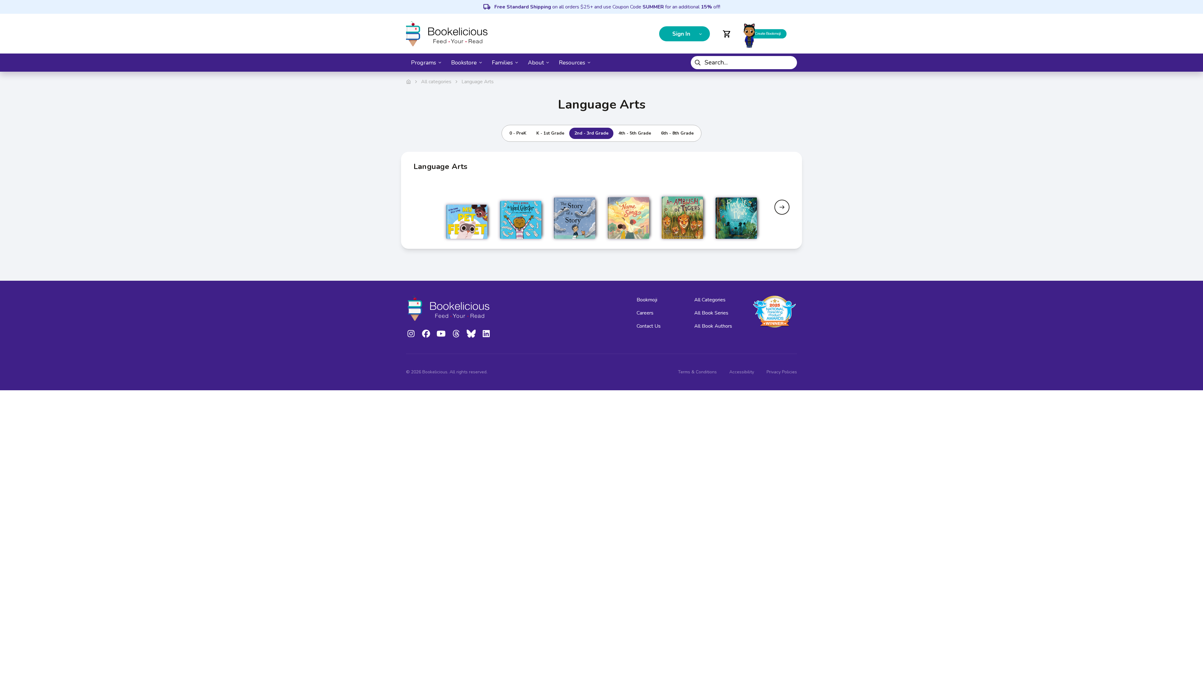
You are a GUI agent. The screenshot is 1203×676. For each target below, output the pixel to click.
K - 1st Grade (550, 133)
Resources (572, 62)
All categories (436, 81)
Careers (645, 313)
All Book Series (711, 313)
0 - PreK (517, 133)
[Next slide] (781, 207)
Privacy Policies (782, 372)
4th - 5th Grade (634, 133)
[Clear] (790, 62)
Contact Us (649, 326)
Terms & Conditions (697, 372)
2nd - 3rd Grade (591, 133)
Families (502, 62)
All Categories (710, 299)
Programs (423, 62)
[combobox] (744, 62)
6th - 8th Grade (677, 133)
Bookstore (464, 62)
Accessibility (741, 372)
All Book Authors (713, 326)
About (536, 62)
